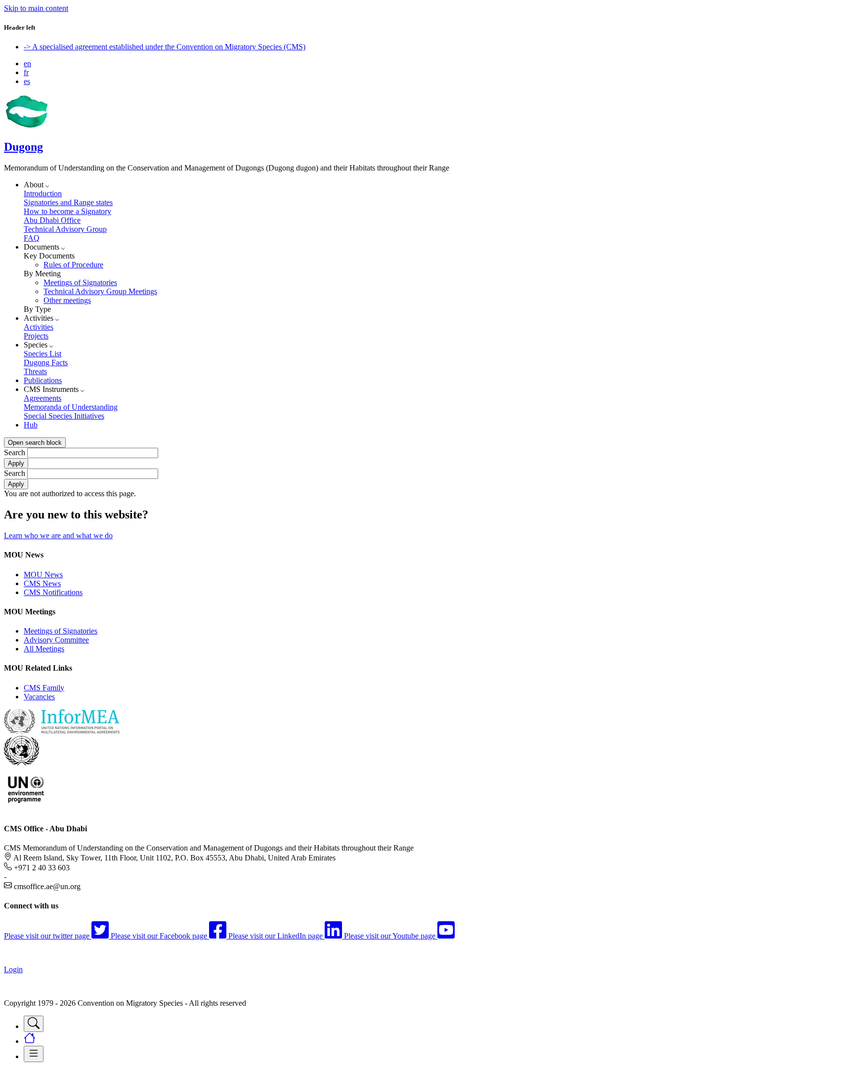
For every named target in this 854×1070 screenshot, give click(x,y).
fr (26, 72)
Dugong (23, 146)
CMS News (42, 583)
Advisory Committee (56, 640)
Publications (43, 380)
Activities (38, 327)
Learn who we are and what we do (58, 535)
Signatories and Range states (68, 202)
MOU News (43, 574)
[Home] (26, 126)
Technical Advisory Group (65, 229)
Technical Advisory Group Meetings (100, 291)
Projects (36, 336)
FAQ (32, 238)
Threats (35, 371)
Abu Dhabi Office (52, 220)
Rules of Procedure (73, 264)
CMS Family (44, 688)
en (27, 63)
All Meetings (44, 648)
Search (14, 452)
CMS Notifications (53, 592)
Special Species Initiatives (64, 416)
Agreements (42, 398)
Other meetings (67, 300)
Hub (31, 425)
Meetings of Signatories (80, 282)
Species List (42, 353)
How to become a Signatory (67, 211)
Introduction (43, 193)
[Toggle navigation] (33, 1024)
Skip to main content (36, 8)
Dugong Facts (46, 362)
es (27, 81)
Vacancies (39, 696)
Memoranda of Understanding (71, 407)
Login (13, 969)
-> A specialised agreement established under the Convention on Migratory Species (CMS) (164, 47)
